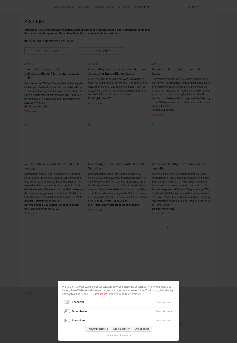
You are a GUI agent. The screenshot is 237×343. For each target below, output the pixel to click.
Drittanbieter (79, 311)
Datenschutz (100, 294)
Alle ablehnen (142, 328)
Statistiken (78, 320)
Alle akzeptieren (121, 328)
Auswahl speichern (98, 328)
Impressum (125, 335)
